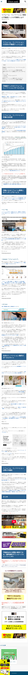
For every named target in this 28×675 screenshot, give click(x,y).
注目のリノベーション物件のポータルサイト (12, 78)
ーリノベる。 (5, 74)
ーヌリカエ (5, 76)
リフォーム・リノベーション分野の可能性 (12, 79)
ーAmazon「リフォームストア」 (10, 75)
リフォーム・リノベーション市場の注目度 (12, 70)
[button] (3, 655)
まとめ (3, 81)
